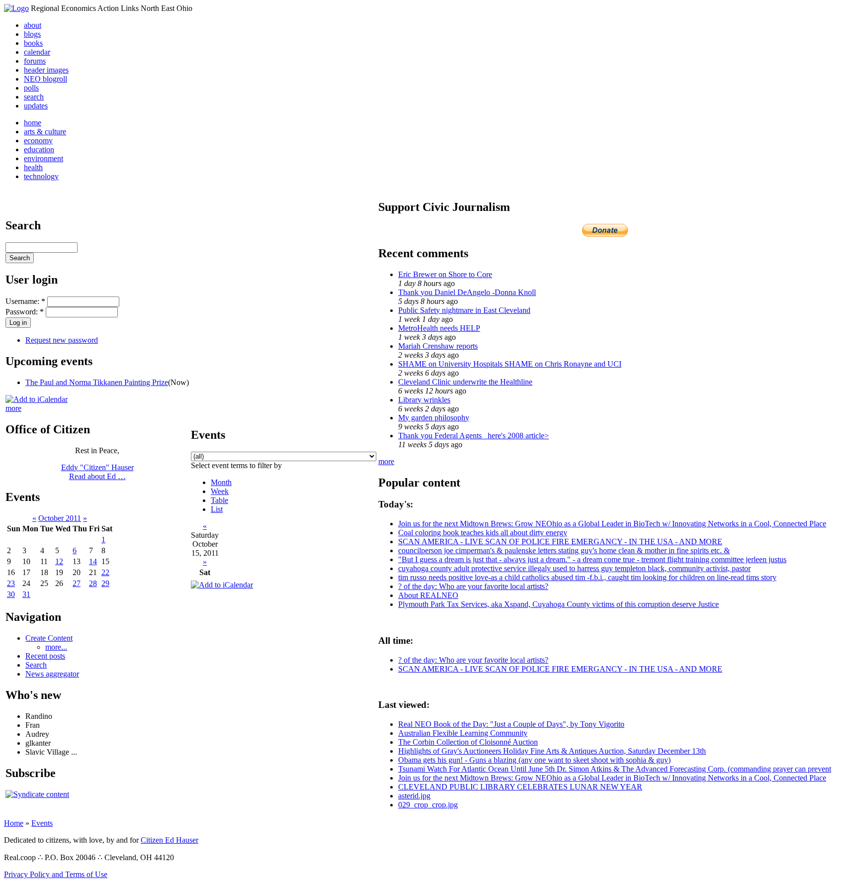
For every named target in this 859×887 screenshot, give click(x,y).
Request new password (61, 340)
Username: (25, 301)
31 (26, 594)
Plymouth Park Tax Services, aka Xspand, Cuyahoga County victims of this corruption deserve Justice (558, 604)
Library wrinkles (424, 399)
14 (93, 561)
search (34, 97)
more (13, 408)
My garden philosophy (433, 417)
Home (13, 823)
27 (77, 583)
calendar (37, 52)
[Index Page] (16, 8)
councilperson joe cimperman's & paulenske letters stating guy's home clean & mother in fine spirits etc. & (564, 550)
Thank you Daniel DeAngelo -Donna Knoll (467, 292)
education (39, 149)
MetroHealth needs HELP (439, 328)
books (33, 43)
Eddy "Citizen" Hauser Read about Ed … (97, 472)
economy (38, 140)
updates (36, 105)
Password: (24, 311)
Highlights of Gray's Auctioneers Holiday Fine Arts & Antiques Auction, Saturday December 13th (552, 751)
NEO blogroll (45, 79)
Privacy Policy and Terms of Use (55, 874)
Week (220, 491)
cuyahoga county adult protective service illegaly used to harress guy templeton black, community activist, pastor (574, 568)
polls (31, 88)
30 (11, 594)
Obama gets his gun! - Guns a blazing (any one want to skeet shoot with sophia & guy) (534, 760)
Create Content (49, 638)
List (217, 509)
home (32, 122)
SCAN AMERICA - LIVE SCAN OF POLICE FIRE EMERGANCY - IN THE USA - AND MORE (560, 541)
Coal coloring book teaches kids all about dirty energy (482, 532)
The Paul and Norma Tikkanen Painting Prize (96, 382)
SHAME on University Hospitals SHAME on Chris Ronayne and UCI (509, 364)
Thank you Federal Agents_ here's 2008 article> (473, 435)
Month (221, 482)
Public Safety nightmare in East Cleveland (464, 310)
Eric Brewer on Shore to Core (445, 274)
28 (93, 583)
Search (36, 665)
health (33, 167)
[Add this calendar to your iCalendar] (36, 399)
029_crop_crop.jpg (428, 804)
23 (11, 583)
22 (105, 572)
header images (46, 70)
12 (59, 561)
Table (219, 500)
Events (42, 823)
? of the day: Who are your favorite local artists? (473, 586)
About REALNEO (428, 595)
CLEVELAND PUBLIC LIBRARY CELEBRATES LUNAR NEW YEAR (520, 787)
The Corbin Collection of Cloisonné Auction (468, 742)
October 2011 (59, 518)
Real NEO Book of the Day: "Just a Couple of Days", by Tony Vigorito (511, 724)
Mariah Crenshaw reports (438, 346)
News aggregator (52, 674)
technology (41, 176)
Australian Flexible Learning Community (462, 733)
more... (56, 647)
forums (35, 61)
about (32, 25)
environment (43, 158)
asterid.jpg (414, 795)
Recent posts (45, 656)
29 (105, 583)
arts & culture (45, 131)
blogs (32, 34)
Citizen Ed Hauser (169, 840)
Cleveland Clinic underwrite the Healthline (465, 382)
